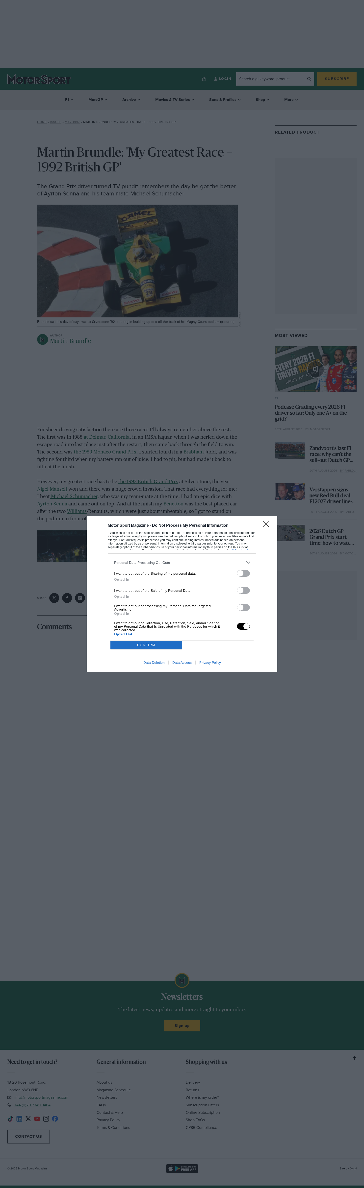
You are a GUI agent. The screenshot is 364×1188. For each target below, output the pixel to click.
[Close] (267, 525)
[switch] (243, 573)
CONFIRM (146, 645)
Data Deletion (154, 663)
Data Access (182, 663)
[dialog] (182, 594)
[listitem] (182, 562)
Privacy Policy (210, 663)
